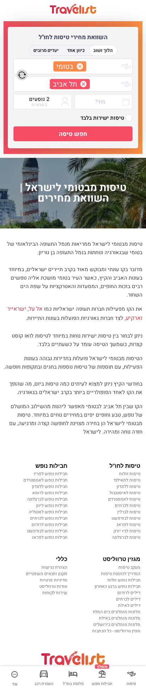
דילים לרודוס (128, 593)
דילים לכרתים (128, 599)
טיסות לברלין (128, 512)
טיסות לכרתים (127, 505)
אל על (36, 309)
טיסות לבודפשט (126, 518)
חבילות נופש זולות (123, 580)
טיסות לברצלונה (126, 537)
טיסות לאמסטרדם (124, 499)
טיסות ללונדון (128, 486)
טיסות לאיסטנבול (125, 493)
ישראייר (16, 309)
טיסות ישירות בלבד (102, 118)
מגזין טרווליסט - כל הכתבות (116, 631)
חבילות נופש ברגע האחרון (117, 586)
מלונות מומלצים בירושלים (116, 624)
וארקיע (134, 318)
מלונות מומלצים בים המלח (116, 612)
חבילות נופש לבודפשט (47, 531)
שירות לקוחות (54, 593)
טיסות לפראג (128, 524)
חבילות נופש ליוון (51, 505)
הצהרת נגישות (54, 567)
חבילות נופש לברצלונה (47, 499)
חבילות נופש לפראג (49, 537)
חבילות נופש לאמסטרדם (45, 480)
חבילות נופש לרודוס (49, 524)
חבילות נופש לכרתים (48, 518)
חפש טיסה (73, 134)
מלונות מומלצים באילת (119, 618)
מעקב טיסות (129, 567)
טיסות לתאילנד (126, 480)
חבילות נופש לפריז (50, 474)
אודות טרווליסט (53, 586)
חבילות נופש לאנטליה (48, 512)
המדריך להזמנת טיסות (120, 574)
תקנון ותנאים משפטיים (46, 574)
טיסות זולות (129, 474)
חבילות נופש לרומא (49, 493)
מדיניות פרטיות (53, 580)
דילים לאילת (129, 605)
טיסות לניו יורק (126, 531)
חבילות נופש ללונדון (49, 486)
